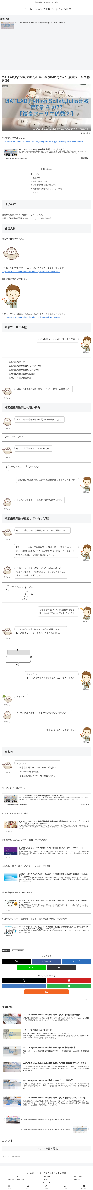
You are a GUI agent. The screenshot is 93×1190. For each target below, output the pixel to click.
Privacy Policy (77, 1176)
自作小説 (77, 1179)
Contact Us (46, 1183)
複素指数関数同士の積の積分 (44, 185)
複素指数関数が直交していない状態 (47, 189)
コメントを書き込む (46, 1148)
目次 (43, 169)
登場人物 (36, 178)
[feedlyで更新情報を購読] (69, 986)
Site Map (46, 1176)
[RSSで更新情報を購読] (46, 991)
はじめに (36, 174)
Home (16, 1176)
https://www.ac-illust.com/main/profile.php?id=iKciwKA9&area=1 (31, 272)
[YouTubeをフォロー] (69, 980)
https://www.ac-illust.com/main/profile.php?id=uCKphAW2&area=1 (32, 317)
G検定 (46, 1179)
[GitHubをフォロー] (24, 986)
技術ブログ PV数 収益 (16, 1179)
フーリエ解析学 (18, 951)
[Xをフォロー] (24, 980)
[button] (61, 967)
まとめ (35, 192)
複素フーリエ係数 (40, 181)
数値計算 (7, 951)
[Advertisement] (46, 50)
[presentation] (14, 437)
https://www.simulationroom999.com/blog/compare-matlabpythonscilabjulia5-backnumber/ (42, 141)
